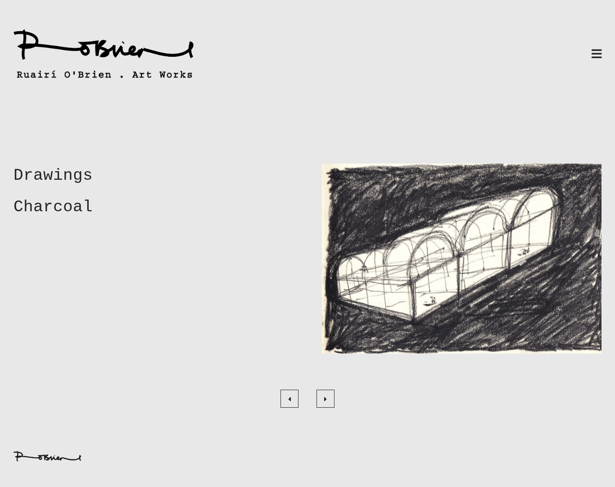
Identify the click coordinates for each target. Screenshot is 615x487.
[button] (461, 259)
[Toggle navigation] (596, 54)
